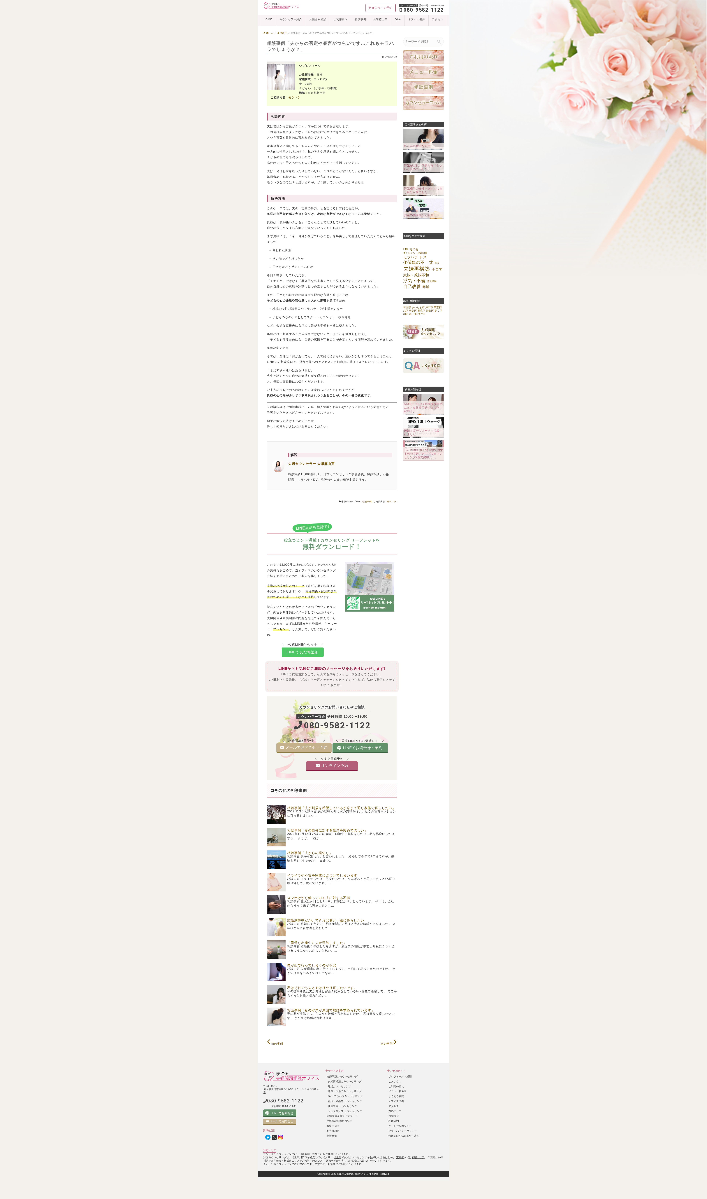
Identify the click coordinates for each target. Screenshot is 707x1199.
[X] (274, 1137)
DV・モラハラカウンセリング (345, 1096)
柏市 (405, 314)
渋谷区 (430, 310)
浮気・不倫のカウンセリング (344, 1091)
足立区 (438, 310)
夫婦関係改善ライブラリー (342, 1115)
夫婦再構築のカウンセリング (344, 1081)
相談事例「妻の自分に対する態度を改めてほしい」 (327, 830)
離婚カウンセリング (339, 1086)
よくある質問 (396, 1096)
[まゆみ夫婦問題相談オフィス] (281, 5)
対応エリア (394, 1111)
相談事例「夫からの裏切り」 (310, 853)
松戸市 (421, 314)
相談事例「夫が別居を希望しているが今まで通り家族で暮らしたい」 (341, 808)
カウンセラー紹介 (290, 19)
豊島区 (413, 310)
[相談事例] (423, 87)
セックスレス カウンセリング (345, 1111)
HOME (267, 19)
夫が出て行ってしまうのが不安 (311, 965)
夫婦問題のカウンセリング (342, 1076)
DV (405, 249)
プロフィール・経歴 (400, 1076)
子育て (437, 269)
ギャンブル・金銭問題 (415, 253)
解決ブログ (333, 1125)
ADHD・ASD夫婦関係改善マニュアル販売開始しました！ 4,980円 (423, 407)
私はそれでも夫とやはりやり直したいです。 (322, 988)
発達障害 (432, 281)
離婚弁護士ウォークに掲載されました (423, 432)
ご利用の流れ (396, 1086)
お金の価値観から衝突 (418, 215)
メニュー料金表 (397, 1091)
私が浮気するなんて (417, 146)
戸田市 (429, 307)
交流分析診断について (339, 1120)
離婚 (426, 287)
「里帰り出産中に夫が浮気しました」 (317, 943)
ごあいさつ (394, 1081)
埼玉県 (407, 307)
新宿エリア (418, 1157)
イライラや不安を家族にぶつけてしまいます (322, 875)
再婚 (437, 263)
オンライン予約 (334, 766)
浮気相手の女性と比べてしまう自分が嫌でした (423, 190)
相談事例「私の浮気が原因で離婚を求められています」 (331, 1010)
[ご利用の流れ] (423, 56)
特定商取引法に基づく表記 (403, 1135)
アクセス (438, 19)
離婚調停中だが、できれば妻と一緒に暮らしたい (325, 920)
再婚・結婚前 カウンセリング (345, 1101)
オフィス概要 (416, 19)
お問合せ (393, 1115)
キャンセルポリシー (400, 1125)
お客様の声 (380, 19)
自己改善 (412, 286)
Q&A (398, 19)
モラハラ (294, 97)
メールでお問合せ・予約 (307, 747)
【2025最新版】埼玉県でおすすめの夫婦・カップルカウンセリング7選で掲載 (423, 453)
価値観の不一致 (418, 262)
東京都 (438, 307)
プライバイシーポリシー (402, 1130)
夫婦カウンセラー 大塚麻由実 (311, 464)
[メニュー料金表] (423, 72)
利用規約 (393, 1120)
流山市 (413, 314)
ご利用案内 (340, 19)
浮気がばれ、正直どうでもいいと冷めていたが (423, 167)
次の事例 (387, 1043)
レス (423, 257)
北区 (405, 310)
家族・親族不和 (416, 275)
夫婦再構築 (416, 269)
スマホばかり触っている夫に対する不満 (318, 898)
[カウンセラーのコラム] (423, 102)
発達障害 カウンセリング (342, 1106)
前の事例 (276, 1043)
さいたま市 (418, 307)
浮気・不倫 (414, 280)
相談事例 (360, 19)
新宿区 (421, 310)
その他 (414, 249)
